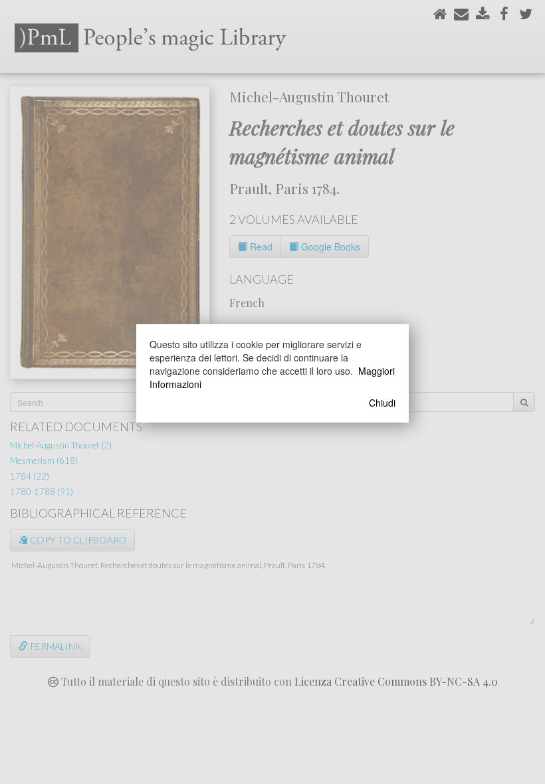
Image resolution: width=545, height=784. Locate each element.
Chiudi (382, 402)
